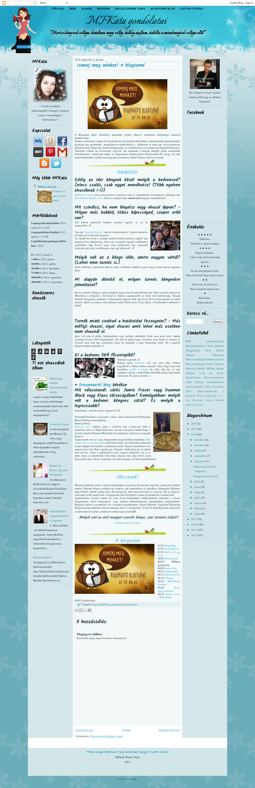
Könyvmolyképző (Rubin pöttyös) (205, 359)
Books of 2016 (85, 195)
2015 (194, 519)
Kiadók (86, 8)
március (198, 503)
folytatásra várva (195, 404)
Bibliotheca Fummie (169, 582)
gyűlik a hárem (138, 369)
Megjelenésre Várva (198, 350)
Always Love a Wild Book (169, 595)
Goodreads (132, 752)
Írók (73, 8)
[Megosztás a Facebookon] (90, 610)
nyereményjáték (117, 604)
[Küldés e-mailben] (76, 610)
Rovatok (103, 8)
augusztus (200, 461)
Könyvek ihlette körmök (208, 400)
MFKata (133, 779)
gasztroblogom (94, 232)
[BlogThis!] (81, 610)
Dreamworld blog (95, 385)
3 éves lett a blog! (59, 424)
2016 (194, 434)
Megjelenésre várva (130, 8)
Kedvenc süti (82, 426)
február (198, 508)
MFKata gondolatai (126, 21)
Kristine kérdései (42, 557)
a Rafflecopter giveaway (127, 522)
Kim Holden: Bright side (88, 198)
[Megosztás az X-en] (85, 610)
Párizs (189, 391)
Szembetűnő (171, 571)
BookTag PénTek (195, 368)
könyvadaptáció (194, 386)
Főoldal (58, 8)
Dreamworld (171, 558)
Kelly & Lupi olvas (169, 553)
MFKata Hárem (215, 368)
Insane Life (171, 568)
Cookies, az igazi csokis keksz (59, 195)
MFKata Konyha (47, 186)
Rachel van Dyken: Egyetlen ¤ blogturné (59, 470)
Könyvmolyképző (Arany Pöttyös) (205, 364)
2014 (194, 524)
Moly (121, 752)
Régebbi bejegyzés (169, 730)
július (197, 481)
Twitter (154, 752)
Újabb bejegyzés (84, 730)
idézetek (190, 373)
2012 (194, 535)
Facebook (111, 752)
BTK (105, 604)
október (198, 450)
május (197, 492)
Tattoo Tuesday (191, 8)
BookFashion (193, 377)
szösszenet (131, 604)
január (198, 513)
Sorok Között (172, 548)
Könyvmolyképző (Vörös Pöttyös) (205, 346)
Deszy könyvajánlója (169, 589)
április (198, 497)
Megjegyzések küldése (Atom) (106, 736)
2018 (194, 423)
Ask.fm (165, 752)
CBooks (169, 578)
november (200, 445)
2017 (194, 429)
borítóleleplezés (215, 382)
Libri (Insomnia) (214, 386)
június (198, 487)
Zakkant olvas (172, 574)
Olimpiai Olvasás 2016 (205, 476)
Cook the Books (211, 373)
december (199, 439)
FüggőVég (170, 545)
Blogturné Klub (163, 8)
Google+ (144, 752)
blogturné (96, 604)
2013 (194, 530)
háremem (139, 362)
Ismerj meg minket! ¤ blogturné (110, 65)
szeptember (200, 456)
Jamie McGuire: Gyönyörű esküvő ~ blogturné (59, 515)
